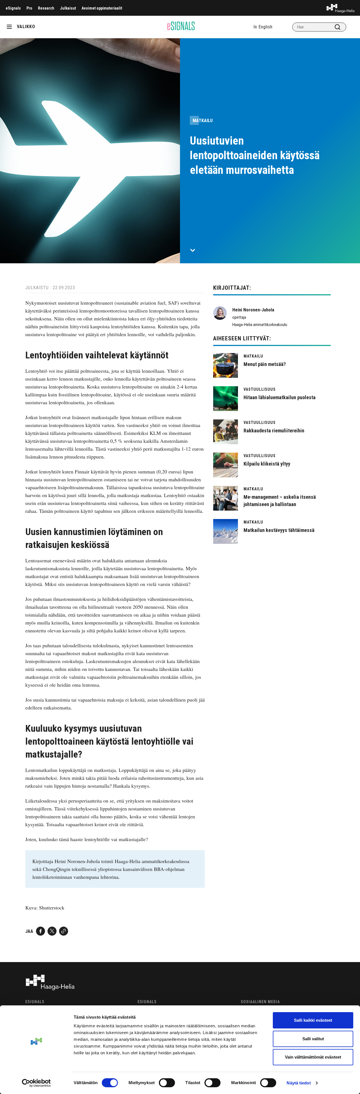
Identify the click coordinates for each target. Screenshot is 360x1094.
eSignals (13, 8)
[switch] (167, 1082)
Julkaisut (68, 8)
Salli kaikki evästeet (313, 1020)
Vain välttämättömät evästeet (313, 1057)
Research (46, 8)
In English (263, 27)
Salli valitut (313, 1038)
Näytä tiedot (298, 1082)
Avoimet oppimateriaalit (102, 8)
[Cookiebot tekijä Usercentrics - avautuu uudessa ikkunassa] (36, 1083)
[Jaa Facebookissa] (40, 931)
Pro (29, 8)
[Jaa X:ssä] (52, 931)
